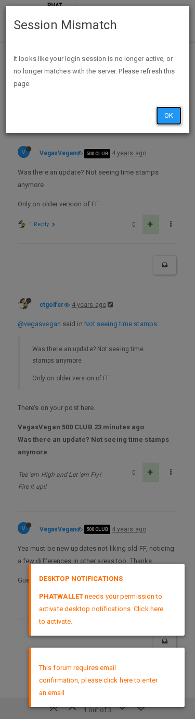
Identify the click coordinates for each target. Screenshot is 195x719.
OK (168, 115)
